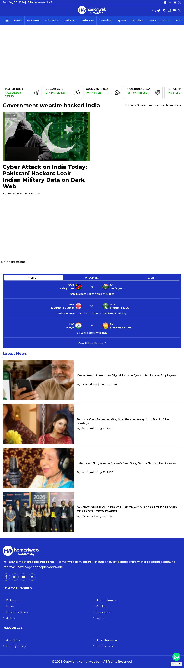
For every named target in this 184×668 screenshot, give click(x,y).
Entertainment (107, 600)
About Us (13, 640)
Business (33, 20)
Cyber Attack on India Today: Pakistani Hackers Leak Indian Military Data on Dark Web (45, 177)
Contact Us (104, 646)
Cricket (101, 606)
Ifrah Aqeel (87, 428)
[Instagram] (170, 2)
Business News (17, 612)
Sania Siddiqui (89, 384)
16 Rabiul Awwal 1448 (39, 2)
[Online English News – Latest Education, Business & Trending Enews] (92, 10)
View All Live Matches (91, 343)
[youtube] (175, 2)
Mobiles (137, 20)
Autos (152, 20)
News (18, 20)
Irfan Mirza (87, 516)
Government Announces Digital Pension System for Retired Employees (126, 375)
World (166, 20)
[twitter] (179, 2)
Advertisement (107, 640)
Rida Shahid (14, 193)
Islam (10, 606)
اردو (157, 10)
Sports (122, 20)
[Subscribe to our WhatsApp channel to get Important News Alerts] (176, 657)
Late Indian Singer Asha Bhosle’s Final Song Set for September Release (126, 463)
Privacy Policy (16, 646)
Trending (105, 20)
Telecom (87, 20)
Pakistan (70, 20)
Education (52, 20)
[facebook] (165, 2)
